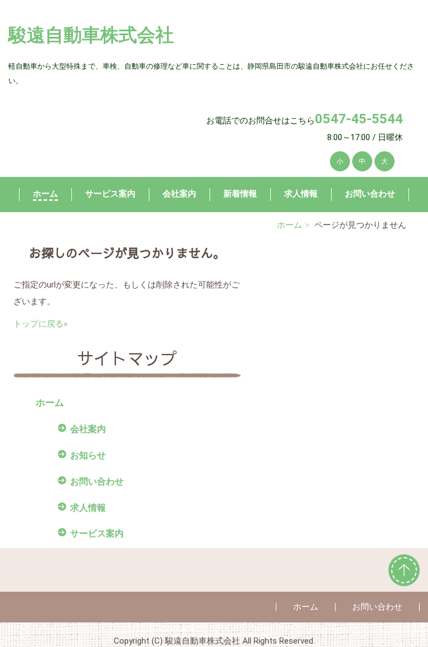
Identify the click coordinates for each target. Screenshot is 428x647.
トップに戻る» (40, 324)
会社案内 (179, 194)
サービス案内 (110, 194)
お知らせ (88, 455)
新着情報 (240, 194)
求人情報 (301, 194)
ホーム (45, 194)
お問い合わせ (370, 194)
